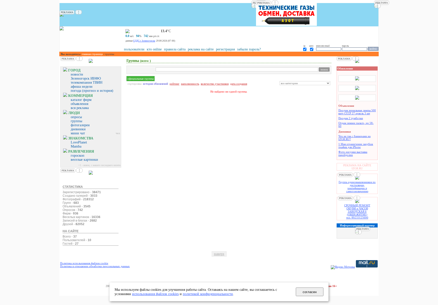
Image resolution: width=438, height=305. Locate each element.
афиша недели (82, 86)
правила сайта (175, 49)
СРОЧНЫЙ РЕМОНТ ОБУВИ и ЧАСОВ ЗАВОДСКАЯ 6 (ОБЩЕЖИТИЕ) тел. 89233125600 (357, 211)
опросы (76, 117)
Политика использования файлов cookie (84, 263)
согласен (310, 292)
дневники (78, 129)
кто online (154, 49)
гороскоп (77, 155)
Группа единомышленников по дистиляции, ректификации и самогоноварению (357, 187)
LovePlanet (79, 142)
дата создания (238, 83)
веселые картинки (84, 160)
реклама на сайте (201, 49)
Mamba (76, 146)
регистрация (225, 49)
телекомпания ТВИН (86, 82)
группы (76, 121)
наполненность (190, 83)
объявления (79, 104)
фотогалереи (80, 125)
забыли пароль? (249, 49)
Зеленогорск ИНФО (86, 78)
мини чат (78, 133)
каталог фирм (81, 100)
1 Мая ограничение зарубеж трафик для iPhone (355, 145)
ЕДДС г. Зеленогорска (144, 41)
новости (77, 74)
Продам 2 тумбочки (350, 118)
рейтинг (174, 83)
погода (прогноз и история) (92, 91)
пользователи (134, 49)
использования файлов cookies (155, 294)
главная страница (92, 54)
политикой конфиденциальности (208, 294)
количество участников (215, 83)
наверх (219, 254)
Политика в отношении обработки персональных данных (95, 266)
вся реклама (80, 108)
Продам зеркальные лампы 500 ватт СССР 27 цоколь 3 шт (357, 112)
